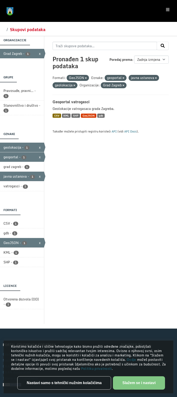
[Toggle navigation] (167, 10)
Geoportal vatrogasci (71, 102)
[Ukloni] (86, 78)
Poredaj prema (120, 59)
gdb (101, 116)
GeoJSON (89, 116)
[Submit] (163, 46)
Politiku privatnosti (96, 368)
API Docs (130, 131)
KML (66, 116)
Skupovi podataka (27, 29)
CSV (56, 116)
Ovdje (132, 359)
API (114, 131)
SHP (75, 116)
